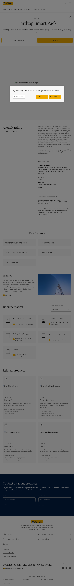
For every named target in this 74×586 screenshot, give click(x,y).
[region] (37, 94)
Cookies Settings (18, 96)
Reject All (41, 96)
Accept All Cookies (55, 96)
